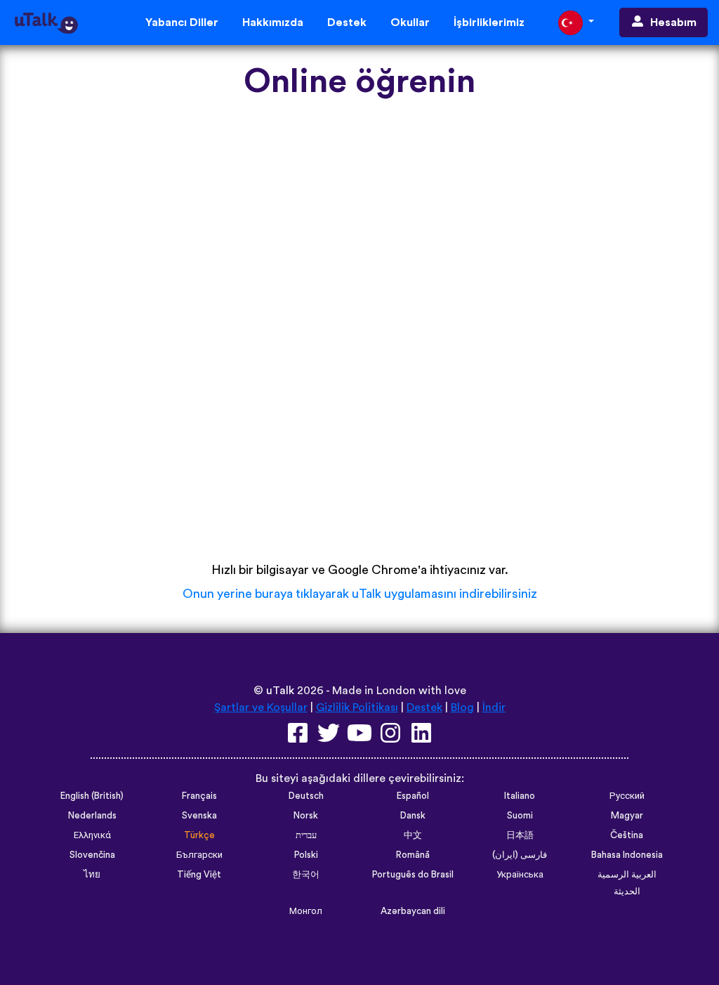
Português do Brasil (413, 875)
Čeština (626, 835)
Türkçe (199, 835)
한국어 (305, 875)
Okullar (410, 22)
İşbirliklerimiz (489, 22)
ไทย (92, 875)
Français (199, 796)
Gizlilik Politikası (357, 707)
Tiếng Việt (199, 875)
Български (199, 855)
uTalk (280, 690)
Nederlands (92, 816)
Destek (347, 22)
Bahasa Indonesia (627, 855)
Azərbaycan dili (413, 911)
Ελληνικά (92, 835)
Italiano (519, 796)
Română (413, 855)
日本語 (520, 835)
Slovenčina (92, 855)
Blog (462, 707)
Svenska (199, 816)
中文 (413, 835)
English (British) (92, 796)
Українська (519, 875)
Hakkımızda (272, 22)
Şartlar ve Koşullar (261, 707)
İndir (494, 707)
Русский (627, 796)
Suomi (520, 816)
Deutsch (306, 796)
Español (413, 796)
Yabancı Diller (181, 22)
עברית (306, 835)
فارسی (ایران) (519, 855)
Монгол (305, 911)
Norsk (305, 816)
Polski (306, 855)
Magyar (627, 816)
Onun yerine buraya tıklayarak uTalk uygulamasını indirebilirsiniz (360, 594)
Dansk (413, 816)
